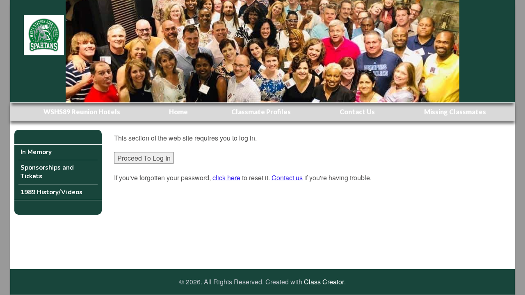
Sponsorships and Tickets (47, 171)
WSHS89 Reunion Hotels (81, 112)
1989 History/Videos (51, 192)
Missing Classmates (455, 112)
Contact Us (357, 112)
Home (178, 112)
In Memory (36, 152)
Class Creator (324, 281)
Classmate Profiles (261, 112)
